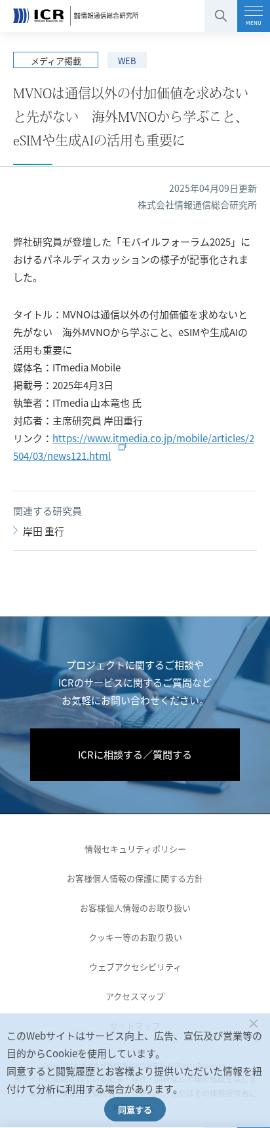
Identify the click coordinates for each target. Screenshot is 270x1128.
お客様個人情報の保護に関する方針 (135, 878)
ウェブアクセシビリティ (135, 966)
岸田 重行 (43, 531)
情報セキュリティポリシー (135, 848)
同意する (135, 1109)
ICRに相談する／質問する (135, 754)
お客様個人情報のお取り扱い (135, 907)
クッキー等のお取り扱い (135, 937)
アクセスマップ (135, 996)
